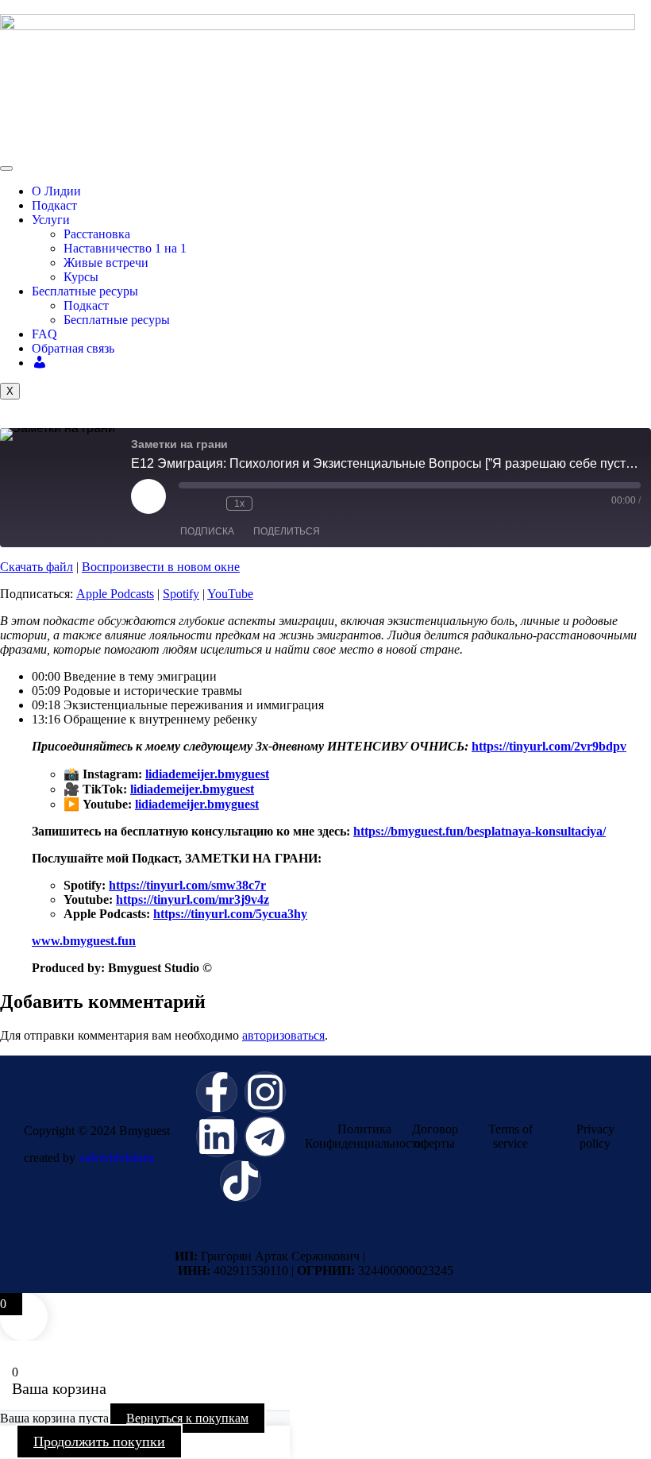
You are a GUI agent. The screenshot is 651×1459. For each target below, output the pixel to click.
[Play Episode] (148, 496)
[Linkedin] (216, 1136)
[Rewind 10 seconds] (210, 503)
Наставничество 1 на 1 (125, 248)
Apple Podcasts (115, 593)
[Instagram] (265, 1092)
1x (239, 503)
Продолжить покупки (99, 1441)
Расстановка (97, 234)
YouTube (230, 593)
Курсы (81, 277)
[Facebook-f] (216, 1092)
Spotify (181, 593)
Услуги (51, 219)
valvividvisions (116, 1157)
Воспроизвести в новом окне (161, 566)
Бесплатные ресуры (85, 291)
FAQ (44, 334)
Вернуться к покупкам (187, 1418)
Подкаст (54, 205)
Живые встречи (106, 262)
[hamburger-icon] (6, 168)
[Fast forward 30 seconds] (268, 503)
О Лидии (56, 191)
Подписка (207, 531)
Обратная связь (73, 348)
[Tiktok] (240, 1181)
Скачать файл (36, 566)
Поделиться (286, 531)
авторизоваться (283, 1035)
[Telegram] (265, 1136)
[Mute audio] (187, 503)
